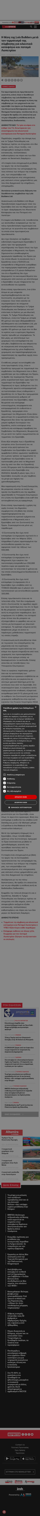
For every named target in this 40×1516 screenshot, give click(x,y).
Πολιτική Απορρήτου (10, 770)
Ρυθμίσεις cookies (28, 768)
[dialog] (20, 758)
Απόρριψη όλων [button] (21, 802)
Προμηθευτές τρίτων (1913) (13, 738)
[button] (20, 807)
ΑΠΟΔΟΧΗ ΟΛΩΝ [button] (21, 797)
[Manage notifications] (4, 1512)
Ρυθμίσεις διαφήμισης (11, 763)
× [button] (35, 707)
